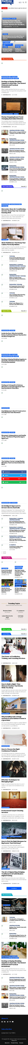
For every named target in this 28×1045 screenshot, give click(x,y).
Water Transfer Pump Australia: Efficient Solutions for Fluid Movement (17, 278)
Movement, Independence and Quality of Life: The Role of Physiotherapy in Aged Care (13, 437)
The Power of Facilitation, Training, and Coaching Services (13, 657)
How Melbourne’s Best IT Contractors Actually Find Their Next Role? (13, 411)
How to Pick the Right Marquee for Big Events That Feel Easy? (17, 169)
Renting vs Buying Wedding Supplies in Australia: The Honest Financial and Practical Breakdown (13, 84)
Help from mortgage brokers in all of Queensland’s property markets (17, 142)
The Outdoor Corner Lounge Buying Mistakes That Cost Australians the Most (13, 462)
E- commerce (6, 42)
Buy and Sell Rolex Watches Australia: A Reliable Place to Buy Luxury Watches (17, 522)
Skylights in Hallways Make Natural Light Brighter (16, 159)
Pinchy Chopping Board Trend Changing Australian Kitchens (12, 118)
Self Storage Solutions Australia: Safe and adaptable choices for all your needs (17, 540)
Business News (6, 18)
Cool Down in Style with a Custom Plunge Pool (16, 547)
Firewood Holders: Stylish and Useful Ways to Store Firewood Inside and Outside (17, 179)
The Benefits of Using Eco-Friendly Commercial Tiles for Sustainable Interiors (17, 919)
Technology (5, 206)
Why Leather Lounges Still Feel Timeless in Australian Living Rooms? (17, 132)
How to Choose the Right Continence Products (10, 750)
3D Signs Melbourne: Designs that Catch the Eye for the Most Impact (17, 268)
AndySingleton (8, 26)
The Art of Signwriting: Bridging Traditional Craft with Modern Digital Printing (12, 873)
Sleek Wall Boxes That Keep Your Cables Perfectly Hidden (13, 243)
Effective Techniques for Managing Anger (10, 781)
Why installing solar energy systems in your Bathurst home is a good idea (13, 718)
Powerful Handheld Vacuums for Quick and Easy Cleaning (17, 258)
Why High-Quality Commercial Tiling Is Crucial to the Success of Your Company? (20, 573)
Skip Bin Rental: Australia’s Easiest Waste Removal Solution (6, 590)
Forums (21, 1042)
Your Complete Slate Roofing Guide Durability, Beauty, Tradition (17, 295)
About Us (7, 1042)
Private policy (14, 1042)
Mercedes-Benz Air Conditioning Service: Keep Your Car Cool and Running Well (13, 211)
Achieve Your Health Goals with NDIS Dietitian (17, 928)
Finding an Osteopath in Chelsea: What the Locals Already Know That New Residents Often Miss (12, 386)
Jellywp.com (14, 1040)
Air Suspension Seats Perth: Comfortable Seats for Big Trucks (17, 287)
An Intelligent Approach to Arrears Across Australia (11, 507)
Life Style (14, 18)
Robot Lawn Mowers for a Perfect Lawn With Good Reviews (16, 304)
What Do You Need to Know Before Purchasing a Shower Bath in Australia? (17, 151)
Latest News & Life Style (7, 44)
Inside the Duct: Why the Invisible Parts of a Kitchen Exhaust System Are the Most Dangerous (13, 335)
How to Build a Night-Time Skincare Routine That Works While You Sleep (12, 686)
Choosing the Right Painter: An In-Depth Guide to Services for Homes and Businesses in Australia (17, 936)
